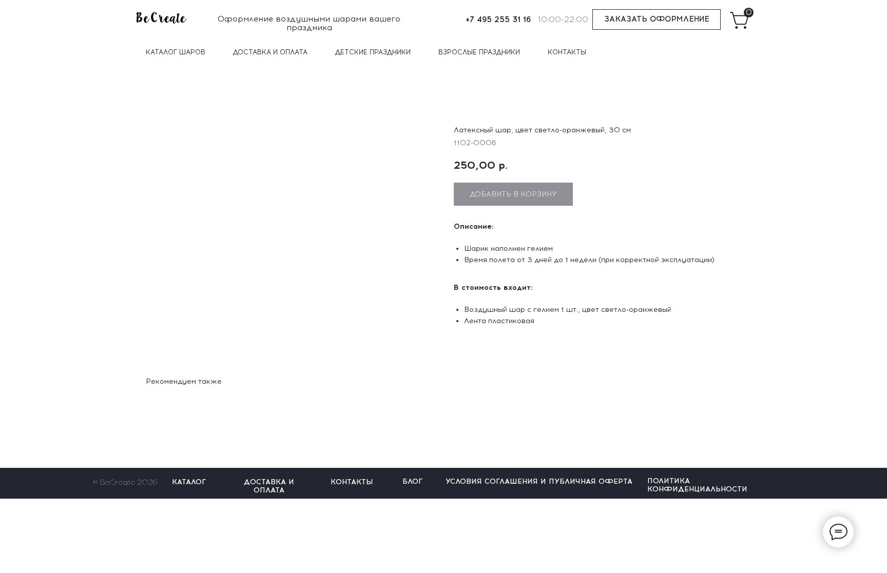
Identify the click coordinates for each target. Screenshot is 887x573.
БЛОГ (412, 481)
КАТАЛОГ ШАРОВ (175, 52)
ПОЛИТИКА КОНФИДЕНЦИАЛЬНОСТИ (697, 485)
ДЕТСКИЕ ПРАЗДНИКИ (373, 52)
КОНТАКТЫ (567, 52)
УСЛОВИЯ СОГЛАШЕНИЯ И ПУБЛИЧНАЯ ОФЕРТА (539, 481)
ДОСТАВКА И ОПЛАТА (270, 52)
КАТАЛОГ (189, 482)
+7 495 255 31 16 (498, 19)
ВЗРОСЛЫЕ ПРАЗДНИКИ (479, 52)
